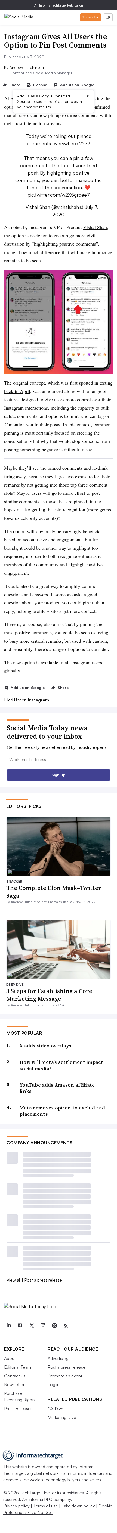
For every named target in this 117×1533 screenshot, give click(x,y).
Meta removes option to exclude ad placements (62, 1111)
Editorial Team (17, 1367)
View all (14, 1280)
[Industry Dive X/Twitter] (31, 1325)
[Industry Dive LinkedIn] (8, 1325)
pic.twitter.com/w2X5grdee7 (58, 195)
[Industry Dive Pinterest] (54, 1325)
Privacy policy (16, 1506)
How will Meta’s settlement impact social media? (61, 1065)
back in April (17, 391)
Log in (54, 1384)
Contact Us (15, 1376)
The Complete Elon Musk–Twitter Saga (53, 892)
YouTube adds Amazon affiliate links (57, 1088)
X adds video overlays (45, 1046)
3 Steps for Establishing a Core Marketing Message (49, 995)
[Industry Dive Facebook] (20, 1325)
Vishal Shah (95, 227)
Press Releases (18, 1408)
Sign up (58, 774)
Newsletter (14, 1384)
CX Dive (55, 1408)
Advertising (58, 1358)
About (10, 1358)
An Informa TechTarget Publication (58, 5)
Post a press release (43, 1280)
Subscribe (90, 17)
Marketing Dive (62, 1417)
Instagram (38, 700)
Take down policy (78, 1506)
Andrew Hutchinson (27, 67)
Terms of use (45, 1506)
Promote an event (65, 1376)
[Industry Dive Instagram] (42, 1325)
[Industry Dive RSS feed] (65, 1325)
